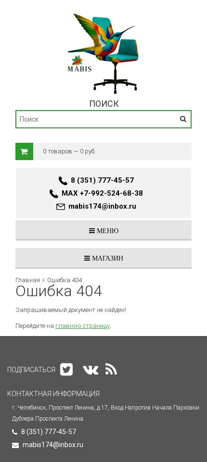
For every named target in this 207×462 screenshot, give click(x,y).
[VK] (90, 369)
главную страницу (82, 325)
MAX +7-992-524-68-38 (102, 193)
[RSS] (111, 369)
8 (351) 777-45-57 (102, 180)
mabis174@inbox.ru (102, 206)
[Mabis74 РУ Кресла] (104, 13)
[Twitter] (66, 369)
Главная (27, 280)
